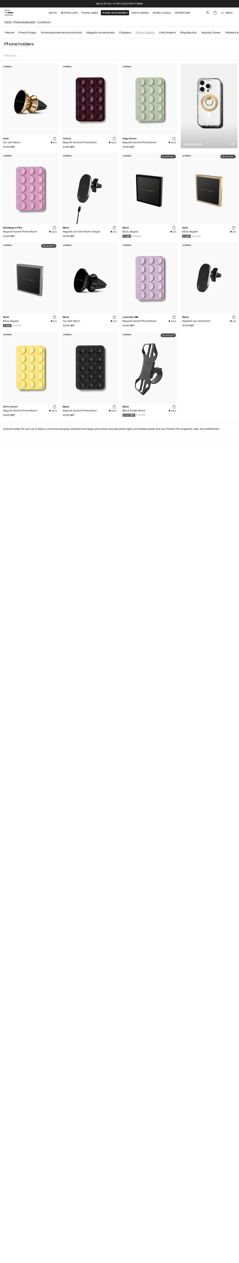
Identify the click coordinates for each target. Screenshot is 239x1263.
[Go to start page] (8, 13)
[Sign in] (207, 12)
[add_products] (54, 138)
